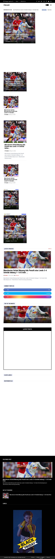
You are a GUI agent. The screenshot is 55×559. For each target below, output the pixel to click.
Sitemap (48, 557)
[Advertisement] (27, 58)
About (17, 1)
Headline (42, 9)
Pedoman (33, 557)
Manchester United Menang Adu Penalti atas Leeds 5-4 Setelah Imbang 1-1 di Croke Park (27, 480)
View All (49, 248)
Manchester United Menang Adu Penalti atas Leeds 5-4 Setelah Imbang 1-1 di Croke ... (25, 271)
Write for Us (23, 1)
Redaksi (38, 557)
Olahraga (17, 275)
